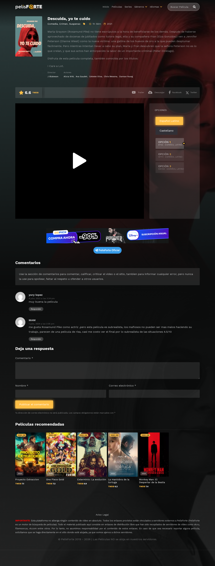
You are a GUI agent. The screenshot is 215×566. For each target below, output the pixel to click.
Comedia (53, 23)
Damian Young (126, 76)
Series (128, 6)
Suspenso (74, 23)
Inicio (106, 6)
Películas (117, 6)
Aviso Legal (102, 514)
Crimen (63, 23)
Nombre (21, 385)
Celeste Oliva (95, 76)
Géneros (139, 6)
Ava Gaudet (81, 76)
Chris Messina (110, 76)
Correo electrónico (122, 385)
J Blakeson (53, 76)
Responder (36, 309)
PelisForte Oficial (109, 250)
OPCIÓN (170, 143)
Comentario (24, 358)
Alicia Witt (69, 76)
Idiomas (154, 6)
